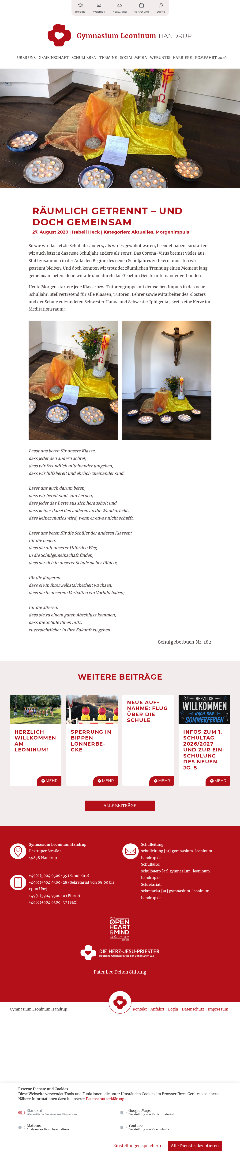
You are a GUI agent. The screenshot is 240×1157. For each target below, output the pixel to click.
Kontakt (140, 1009)
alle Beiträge (120, 805)
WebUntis (160, 57)
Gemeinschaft (54, 57)
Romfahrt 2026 (211, 57)
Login (173, 1009)
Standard (53, 1112)
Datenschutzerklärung (105, 1099)
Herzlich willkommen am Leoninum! (35, 741)
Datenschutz (193, 1009)
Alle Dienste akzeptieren (195, 1145)
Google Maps (151, 1112)
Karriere (182, 57)
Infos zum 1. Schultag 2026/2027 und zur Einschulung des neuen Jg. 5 (203, 750)
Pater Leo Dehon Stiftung (120, 972)
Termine (108, 57)
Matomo (48, 1127)
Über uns (26, 57)
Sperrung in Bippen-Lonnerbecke (91, 741)
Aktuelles (142, 232)
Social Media (133, 57)
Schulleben (83, 57)
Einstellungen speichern (137, 1145)
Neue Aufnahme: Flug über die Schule (147, 711)
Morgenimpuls (172, 232)
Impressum (218, 1009)
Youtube (149, 1127)
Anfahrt (157, 1009)
